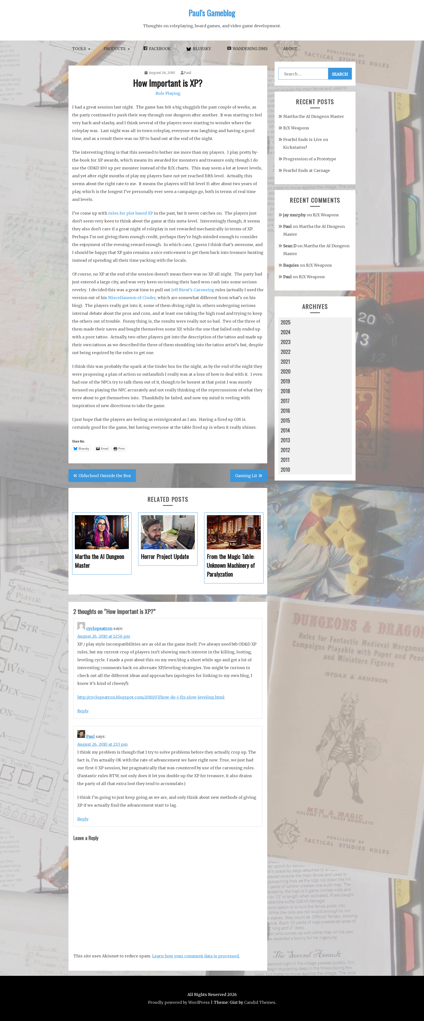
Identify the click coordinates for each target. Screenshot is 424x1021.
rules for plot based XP (130, 213)
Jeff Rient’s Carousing (192, 289)
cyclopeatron (99, 628)
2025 (286, 322)
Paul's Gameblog (212, 12)
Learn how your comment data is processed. (196, 955)
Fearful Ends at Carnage (306, 170)
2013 (285, 440)
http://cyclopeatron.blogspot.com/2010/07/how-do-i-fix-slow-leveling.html (151, 697)
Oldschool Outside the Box (105, 475)
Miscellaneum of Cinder (132, 297)
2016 (285, 410)
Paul (187, 72)
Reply (83, 710)
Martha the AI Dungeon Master (313, 116)
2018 (285, 391)
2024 (286, 332)
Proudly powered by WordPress (179, 1002)
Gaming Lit (246, 475)
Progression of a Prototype (309, 158)
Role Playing (168, 93)
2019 (285, 381)
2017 (285, 400)
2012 (285, 450)
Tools (79, 48)
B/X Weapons (296, 127)
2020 (286, 371)
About (290, 48)
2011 (285, 459)
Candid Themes (259, 1002)
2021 (285, 361)
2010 (285, 469)
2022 (286, 351)
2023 (286, 341)
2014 (285, 430)
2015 (285, 420)
